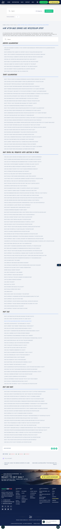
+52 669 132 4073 (6, 500)
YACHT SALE (13, 24)
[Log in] (37, 2)
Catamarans (33, 493)
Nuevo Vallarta (18, 501)
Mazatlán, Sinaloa (7, 503)
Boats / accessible (32, 497)
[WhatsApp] (8, 509)
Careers (54, 500)
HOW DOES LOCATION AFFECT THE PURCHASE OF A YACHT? (44, 463)
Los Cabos (24, 491)
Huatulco (18, 497)
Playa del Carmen (24, 501)
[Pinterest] (5, 509)
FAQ (8, 24)
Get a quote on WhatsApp (51, 477)
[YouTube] (2, 509)
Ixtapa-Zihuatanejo (24, 498)
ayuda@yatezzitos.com (8, 501)
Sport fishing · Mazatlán (42, 498)
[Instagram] (2, 506)
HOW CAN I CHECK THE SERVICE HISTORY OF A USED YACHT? (17, 463)
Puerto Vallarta (18, 494)
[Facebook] (5, 506)
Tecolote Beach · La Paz (44, 500)
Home (8, 2)
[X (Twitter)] (8, 506)
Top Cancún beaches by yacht (44, 502)
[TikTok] (11, 506)
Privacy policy (37, 523)
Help (33, 2)
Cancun (17, 491)
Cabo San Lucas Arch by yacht (44, 495)
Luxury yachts (33, 491)
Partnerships (55, 502)
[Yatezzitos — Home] (3, 2)
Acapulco (24, 496)
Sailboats (32, 494)
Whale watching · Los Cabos (44, 492)
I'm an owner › (55, 498)
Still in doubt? (8, 458)
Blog (22, 2)
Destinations (15, 2)
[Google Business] (11, 509)
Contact (27, 2)
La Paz (23, 493)
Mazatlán (18, 496)
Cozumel (18, 503)
